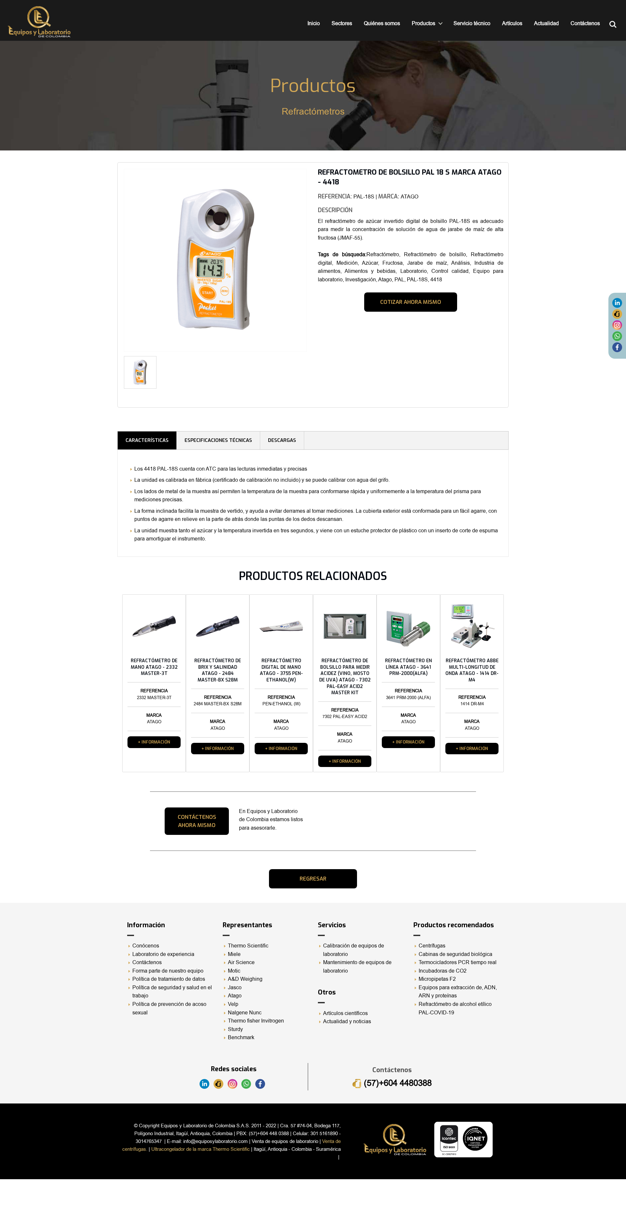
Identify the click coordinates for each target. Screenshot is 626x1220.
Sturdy (235, 1029)
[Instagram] (617, 325)
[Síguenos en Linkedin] (617, 302)
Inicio (313, 23)
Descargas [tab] (282, 440)
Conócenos (145, 945)
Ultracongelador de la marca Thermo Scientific (200, 1149)
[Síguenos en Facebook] (617, 347)
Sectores (342, 23)
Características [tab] (147, 440)
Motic (234, 971)
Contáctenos (585, 23)
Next (316, 375)
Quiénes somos (382, 23)
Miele (234, 954)
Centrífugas (432, 945)
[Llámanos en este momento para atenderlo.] (617, 314)
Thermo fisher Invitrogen (256, 1020)
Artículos (512, 23)
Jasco (235, 987)
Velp (233, 1004)
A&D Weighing (245, 979)
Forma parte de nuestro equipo (167, 971)
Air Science (241, 962)
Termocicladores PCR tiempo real (458, 962)
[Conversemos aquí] (617, 336)
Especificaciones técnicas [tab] (218, 440)
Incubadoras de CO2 (443, 971)
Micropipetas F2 (437, 979)
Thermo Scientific (248, 945)
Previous (114, 263)
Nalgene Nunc (244, 1012)
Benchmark (241, 1037)
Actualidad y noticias (347, 1021)
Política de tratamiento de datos (168, 979)
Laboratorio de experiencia (163, 954)
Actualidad (546, 23)
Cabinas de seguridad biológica (455, 954)
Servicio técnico (472, 23)
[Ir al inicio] (39, 21)
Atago (235, 995)
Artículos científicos (345, 1013)
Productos (423, 23)
